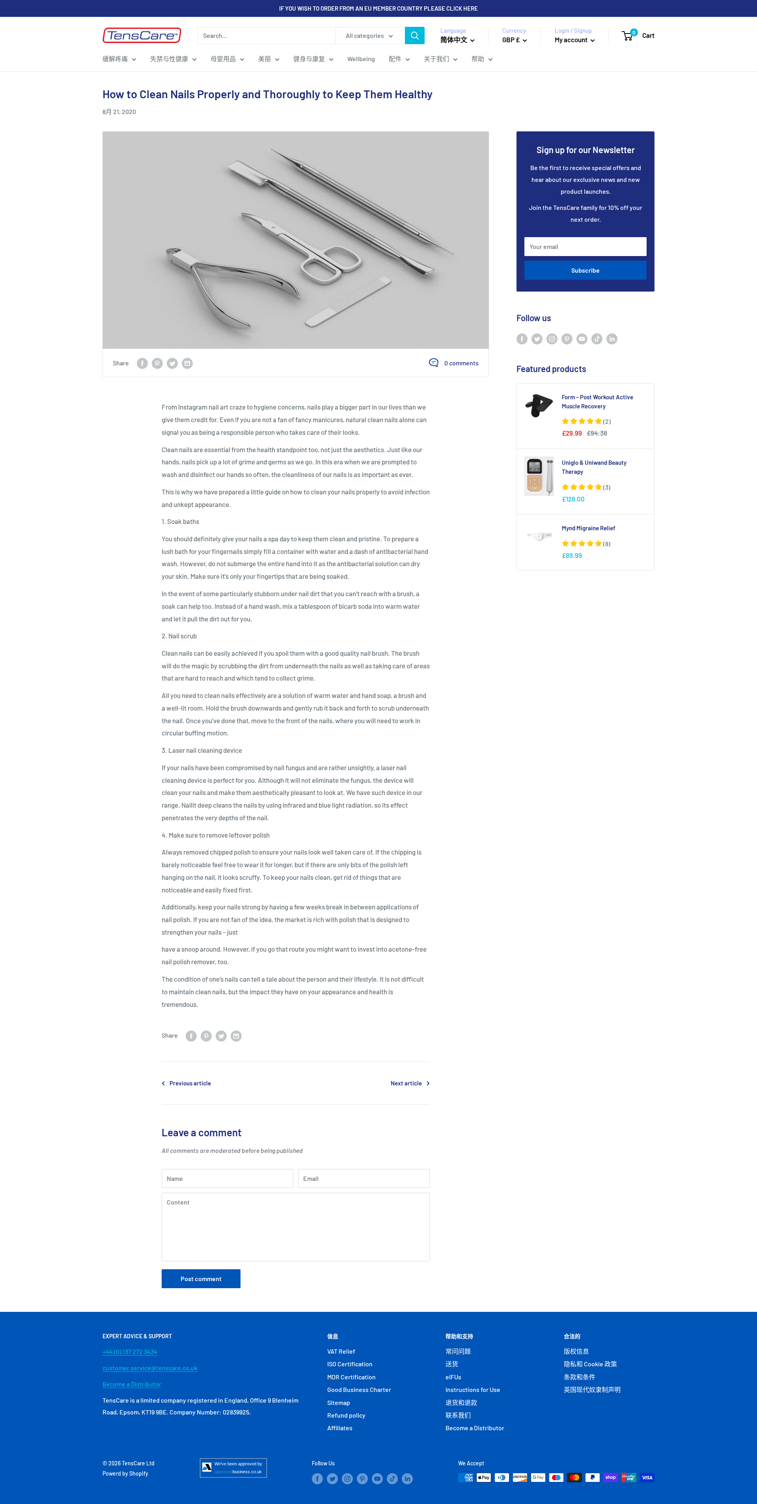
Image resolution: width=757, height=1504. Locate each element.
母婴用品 (223, 58)
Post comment (201, 1278)
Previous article (190, 1083)
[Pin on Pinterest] (157, 363)
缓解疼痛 (115, 58)
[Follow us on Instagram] (551, 338)
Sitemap (338, 1402)
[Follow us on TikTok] (596, 338)
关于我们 (436, 58)
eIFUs (453, 1377)
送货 (452, 1363)
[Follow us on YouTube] (581, 338)
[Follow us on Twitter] (537, 338)
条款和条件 (579, 1377)
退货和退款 (461, 1402)
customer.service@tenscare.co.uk (150, 1367)
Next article (406, 1083)
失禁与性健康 (169, 58)
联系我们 (458, 1415)
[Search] (415, 35)
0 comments (461, 363)
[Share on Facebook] (142, 363)
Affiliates (339, 1427)
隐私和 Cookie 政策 (590, 1363)
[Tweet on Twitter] (172, 363)
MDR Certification (351, 1377)
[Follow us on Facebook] (522, 338)
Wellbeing (361, 58)
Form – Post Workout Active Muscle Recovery (597, 401)
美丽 (264, 58)
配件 (395, 58)
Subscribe (585, 270)
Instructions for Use (473, 1389)
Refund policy (346, 1415)
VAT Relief (341, 1351)
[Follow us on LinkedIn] (611, 338)
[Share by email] (187, 363)
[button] (586, 421)
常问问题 (458, 1351)
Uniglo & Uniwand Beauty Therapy (594, 467)
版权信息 (576, 1351)
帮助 (478, 58)
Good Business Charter (359, 1389)
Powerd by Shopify (125, 1473)
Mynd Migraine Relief (588, 527)
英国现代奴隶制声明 (592, 1389)
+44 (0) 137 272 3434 (130, 1351)
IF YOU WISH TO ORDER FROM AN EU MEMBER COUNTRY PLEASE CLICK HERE (378, 8)
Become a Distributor (132, 1384)
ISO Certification (350, 1363)
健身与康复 (309, 58)
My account (572, 39)
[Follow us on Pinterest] (566, 338)
